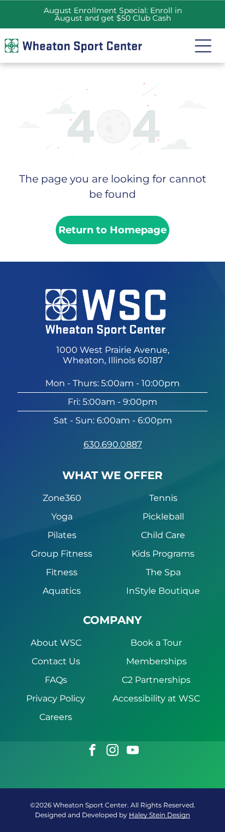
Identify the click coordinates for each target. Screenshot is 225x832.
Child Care (163, 535)
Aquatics (62, 591)
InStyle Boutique (163, 591)
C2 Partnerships (156, 680)
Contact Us (56, 661)
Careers (55, 717)
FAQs (56, 680)
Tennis (163, 498)
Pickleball (163, 516)
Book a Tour (156, 643)
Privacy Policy (55, 698)
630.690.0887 (113, 444)
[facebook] (92, 751)
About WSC (56, 643)
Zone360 (62, 498)
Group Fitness (61, 553)
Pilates (62, 535)
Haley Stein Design (159, 815)
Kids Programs (163, 553)
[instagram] (112, 751)
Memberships (156, 661)
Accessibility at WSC (156, 698)
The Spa (163, 572)
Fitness (62, 572)
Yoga (62, 516)
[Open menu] (203, 46)
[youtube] (132, 751)
